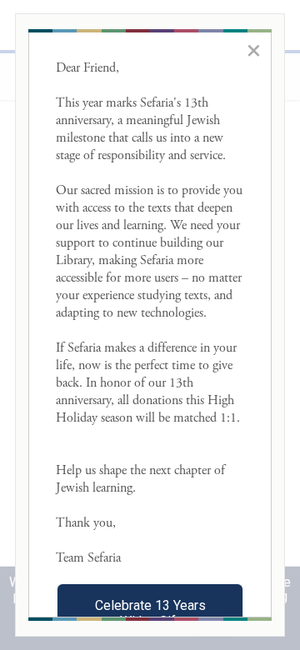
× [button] (254, 50)
